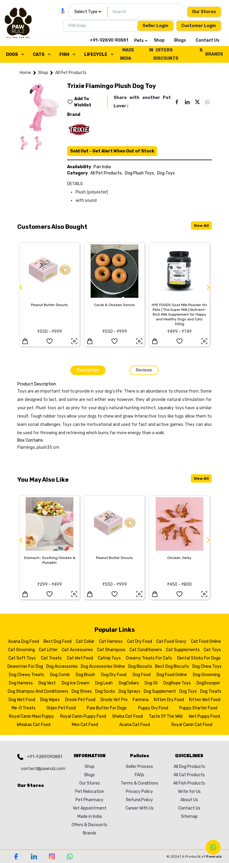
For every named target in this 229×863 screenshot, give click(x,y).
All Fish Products (189, 783)
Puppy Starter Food (198, 708)
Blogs (180, 40)
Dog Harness (21, 683)
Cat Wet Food (80, 658)
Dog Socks (105, 691)
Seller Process (139, 766)
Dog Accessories (62, 666)
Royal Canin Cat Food (191, 724)
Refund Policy (139, 799)
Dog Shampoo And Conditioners (38, 691)
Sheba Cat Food (127, 716)
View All (201, 225)
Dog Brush (85, 674)
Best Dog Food (58, 641)
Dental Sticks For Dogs (199, 658)
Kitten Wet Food (204, 699)
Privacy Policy (139, 791)
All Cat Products (189, 774)
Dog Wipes (50, 699)
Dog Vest (47, 683)
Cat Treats (51, 658)
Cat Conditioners (145, 649)
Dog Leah (104, 683)
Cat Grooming (21, 649)
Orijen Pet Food (61, 708)
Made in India (90, 816)
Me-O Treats (23, 708)
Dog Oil (151, 683)
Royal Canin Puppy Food (83, 716)
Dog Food (142, 674)
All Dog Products (189, 766)
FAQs (139, 774)
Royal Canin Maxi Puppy (31, 716)
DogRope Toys (177, 683)
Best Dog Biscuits (172, 666)
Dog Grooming (206, 674)
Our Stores (204, 11)
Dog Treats (210, 691)
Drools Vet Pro (114, 699)
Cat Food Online (206, 641)
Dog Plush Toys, (140, 173)
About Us (189, 799)
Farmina (140, 699)
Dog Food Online (172, 674)
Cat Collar (85, 641)
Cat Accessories (77, 649)
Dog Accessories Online (103, 666)
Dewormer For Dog (25, 666)
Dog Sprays (129, 691)
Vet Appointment (89, 808)
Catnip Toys (109, 658)
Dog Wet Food (22, 699)
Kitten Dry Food (169, 699)
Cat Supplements (183, 649)
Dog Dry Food (113, 674)
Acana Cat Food (134, 724)
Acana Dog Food (23, 641)
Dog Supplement (160, 691)
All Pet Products (70, 72)
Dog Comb (60, 674)
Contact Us (207, 40)
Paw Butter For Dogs (107, 708)
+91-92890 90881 (109, 40)
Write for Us (189, 791)
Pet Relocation (89, 791)
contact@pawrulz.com (41, 768)
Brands (89, 833)
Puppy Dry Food (153, 708)
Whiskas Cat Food (33, 724)
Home (25, 72)
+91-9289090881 (44, 756)
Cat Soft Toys (22, 658)
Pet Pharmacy (89, 799)
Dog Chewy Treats (26, 674)
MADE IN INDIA (136, 54)
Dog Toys (166, 173)
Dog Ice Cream (75, 683)
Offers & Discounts (89, 824)
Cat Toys (212, 649)
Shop (159, 40)
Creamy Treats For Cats (149, 658)
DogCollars (129, 683)
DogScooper (208, 683)
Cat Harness (111, 641)
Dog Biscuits (140, 666)
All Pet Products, (106, 173)
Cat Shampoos (111, 649)
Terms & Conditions (139, 783)
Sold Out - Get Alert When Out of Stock (112, 151)
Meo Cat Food (85, 724)
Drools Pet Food (80, 699)
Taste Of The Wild (165, 716)
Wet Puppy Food (204, 716)
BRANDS (214, 54)
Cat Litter (48, 649)
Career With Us (140, 808)
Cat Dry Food (139, 641)
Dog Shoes (82, 691)
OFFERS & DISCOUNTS (178, 54)
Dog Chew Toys (207, 666)
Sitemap (189, 816)
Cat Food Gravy (171, 641)
